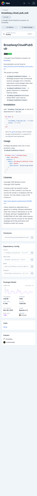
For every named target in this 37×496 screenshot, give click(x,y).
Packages (5, 10)
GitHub (5, 327)
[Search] (29, 3)
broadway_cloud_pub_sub (14, 13)
